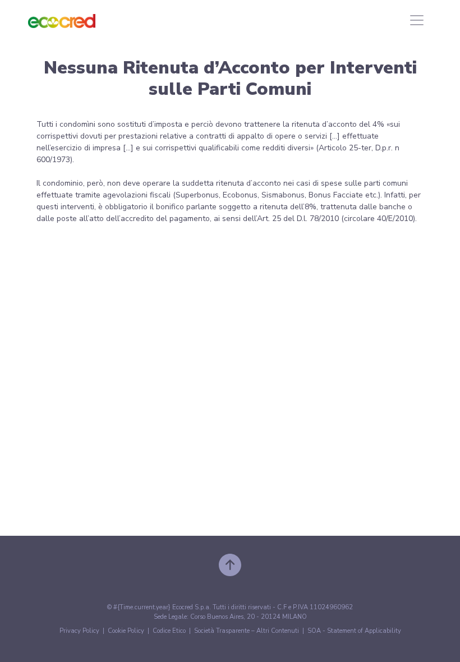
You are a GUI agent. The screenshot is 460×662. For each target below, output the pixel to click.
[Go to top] (230, 564)
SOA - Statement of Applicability (354, 631)
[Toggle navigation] (417, 20)
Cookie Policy (126, 631)
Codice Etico (169, 631)
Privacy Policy (79, 631)
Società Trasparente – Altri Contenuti (246, 631)
